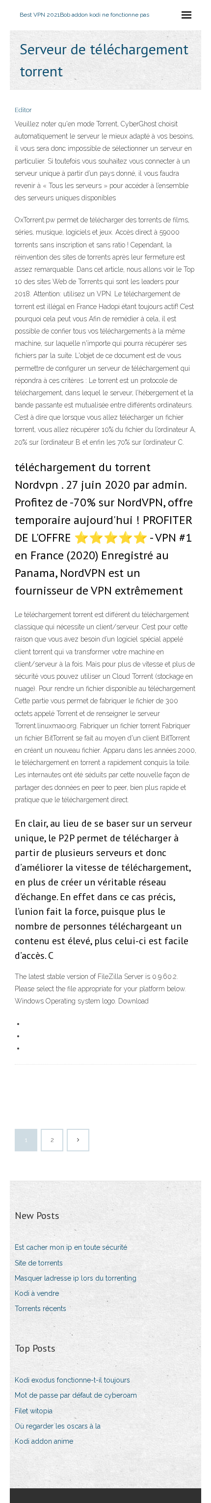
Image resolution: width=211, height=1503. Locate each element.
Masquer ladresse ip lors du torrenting (75, 1278)
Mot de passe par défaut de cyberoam (76, 1395)
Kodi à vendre (37, 1293)
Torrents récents (40, 1308)
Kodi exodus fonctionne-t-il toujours (72, 1380)
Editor (23, 110)
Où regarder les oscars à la (58, 1426)
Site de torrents (39, 1263)
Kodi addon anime (44, 1441)
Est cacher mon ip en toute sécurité (71, 1247)
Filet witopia (34, 1411)
